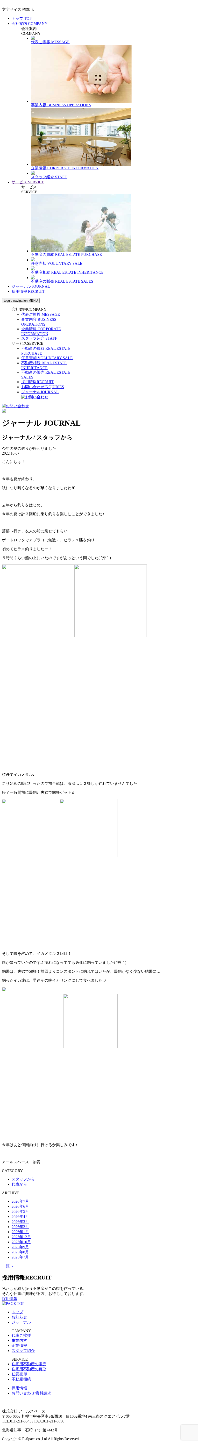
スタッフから (23, 1179)
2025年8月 (20, 1252)
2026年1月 (20, 1232)
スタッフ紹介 (39, 338)
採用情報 (28, 291)
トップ (22, 18)
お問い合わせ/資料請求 (31, 1393)
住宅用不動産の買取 (29, 1369)
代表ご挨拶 (40, 314)
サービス (28, 182)
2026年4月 (20, 1216)
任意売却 (47, 358)
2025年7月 (20, 1257)
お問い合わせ (42, 387)
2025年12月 (21, 1237)
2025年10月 (21, 1242)
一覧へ (8, 1266)
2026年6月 (20, 1206)
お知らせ (19, 1317)
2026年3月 (20, 1222)
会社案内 (30, 23)
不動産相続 (21, 1379)
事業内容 (19, 1340)
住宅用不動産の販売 (29, 1364)
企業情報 (19, 1345)
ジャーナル (31, 286)
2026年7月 (20, 1201)
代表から (19, 1184)
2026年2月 (20, 1227)
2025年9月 (20, 1247)
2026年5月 (20, 1211)
